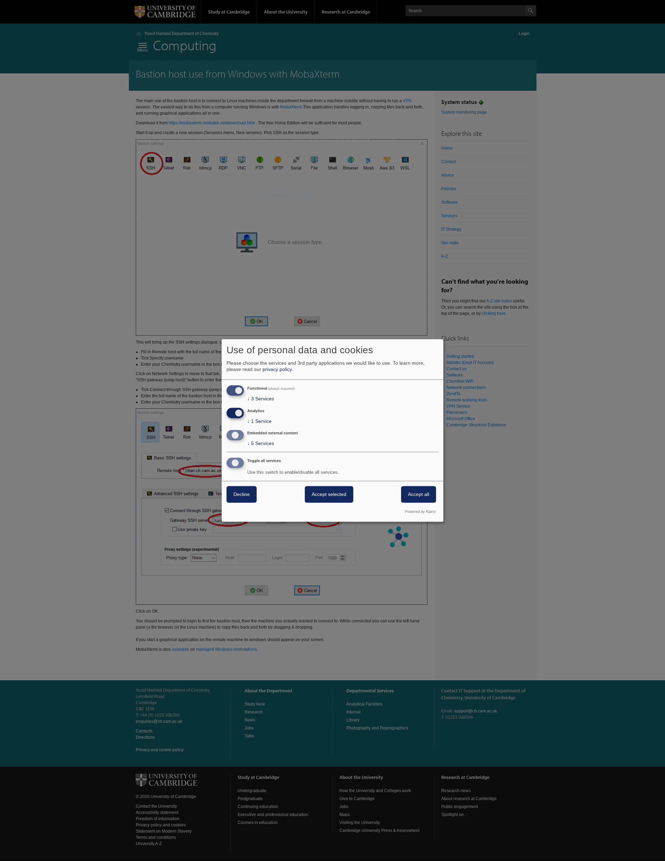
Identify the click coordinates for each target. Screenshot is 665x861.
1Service (259, 421)
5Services (260, 443)
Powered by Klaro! (420, 512)
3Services (260, 398)
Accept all (418, 494)
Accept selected (329, 494)
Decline (241, 494)
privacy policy (277, 369)
